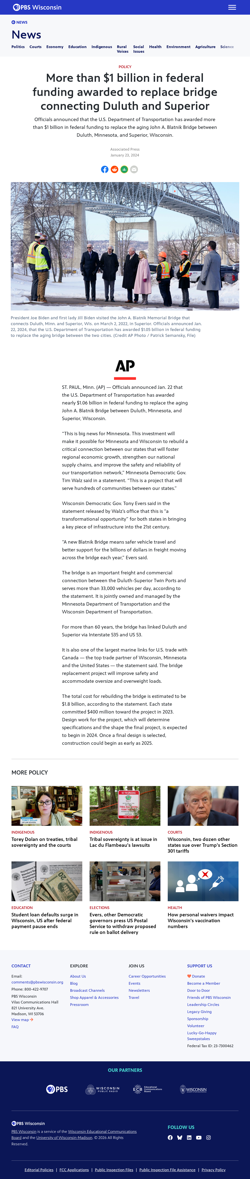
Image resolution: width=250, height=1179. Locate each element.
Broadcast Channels (87, 990)
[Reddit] (114, 170)
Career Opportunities (147, 976)
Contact (21, 966)
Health (155, 46)
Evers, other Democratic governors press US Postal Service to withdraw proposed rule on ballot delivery (123, 923)
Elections (99, 907)
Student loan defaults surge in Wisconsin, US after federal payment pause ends (44, 920)
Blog (74, 983)
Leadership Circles (203, 1004)
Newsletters (139, 990)
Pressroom (79, 1004)
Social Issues (138, 49)
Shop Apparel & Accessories (94, 997)
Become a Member (203, 983)
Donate (198, 976)
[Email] (134, 170)
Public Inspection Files (114, 1170)
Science (227, 46)
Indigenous (102, 46)
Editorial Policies (39, 1170)
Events (134, 983)
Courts (36, 46)
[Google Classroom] (124, 170)
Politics (18, 46)
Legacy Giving (199, 1011)
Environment (178, 46)
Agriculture (205, 46)
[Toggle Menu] (232, 7)
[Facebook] (105, 170)
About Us (78, 976)
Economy (54, 46)
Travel (134, 997)
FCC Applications (74, 1170)
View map (20, 1019)
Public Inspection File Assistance (167, 1170)
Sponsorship (197, 1018)
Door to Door (198, 990)
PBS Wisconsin (23, 1131)
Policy (125, 66)
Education (77, 46)
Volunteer (195, 1026)
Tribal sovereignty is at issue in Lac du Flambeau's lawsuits (123, 842)
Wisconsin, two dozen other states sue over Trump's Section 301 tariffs (203, 845)
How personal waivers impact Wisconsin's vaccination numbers (201, 920)
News (21, 22)
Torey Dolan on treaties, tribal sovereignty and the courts (44, 842)
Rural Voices (122, 49)
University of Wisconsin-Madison (64, 1137)
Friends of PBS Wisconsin (209, 997)
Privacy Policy (214, 1170)
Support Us (199, 966)
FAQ (15, 1026)
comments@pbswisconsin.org (37, 982)
